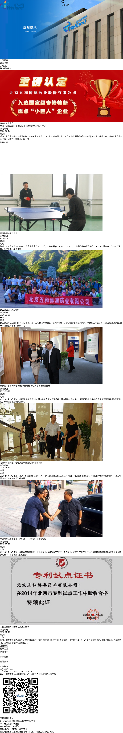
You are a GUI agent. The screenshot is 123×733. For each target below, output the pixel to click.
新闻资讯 (8, 69)
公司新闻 (4, 60)
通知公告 (4, 66)
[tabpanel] (61, 106)
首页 (2, 69)
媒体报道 (4, 63)
